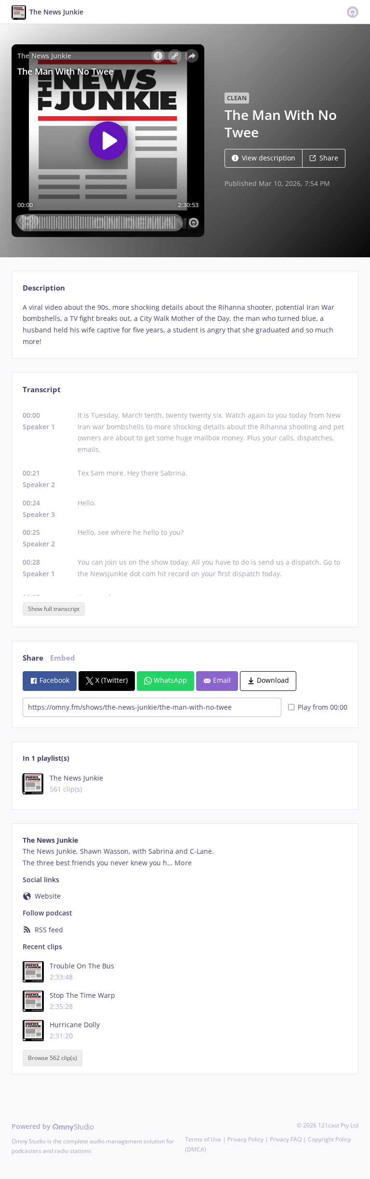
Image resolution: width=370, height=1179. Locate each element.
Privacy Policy (245, 1139)
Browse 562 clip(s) (52, 1058)
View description (268, 157)
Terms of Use (203, 1139)
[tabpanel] (185, 324)
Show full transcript (53, 609)
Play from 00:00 (322, 707)
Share (328, 157)
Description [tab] (44, 288)
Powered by (32, 1126)
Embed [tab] (62, 658)
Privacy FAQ (286, 1139)
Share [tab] (33, 658)
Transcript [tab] (42, 389)
